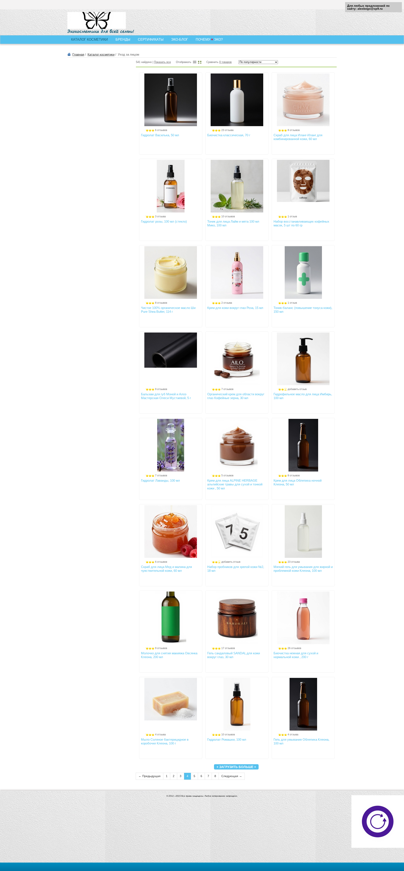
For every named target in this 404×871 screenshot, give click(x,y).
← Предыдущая (149, 776)
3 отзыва (160, 216)
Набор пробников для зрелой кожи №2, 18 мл (235, 568)
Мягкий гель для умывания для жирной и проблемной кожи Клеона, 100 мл (303, 568)
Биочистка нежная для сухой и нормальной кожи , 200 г (296, 655)
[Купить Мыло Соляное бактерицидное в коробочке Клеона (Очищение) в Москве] (170, 704)
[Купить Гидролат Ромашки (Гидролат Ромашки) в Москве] (237, 704)
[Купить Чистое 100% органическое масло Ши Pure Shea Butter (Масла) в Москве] (170, 272)
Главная (78, 54)
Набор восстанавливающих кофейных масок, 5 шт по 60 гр (301, 223)
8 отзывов (294, 130)
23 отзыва (227, 130)
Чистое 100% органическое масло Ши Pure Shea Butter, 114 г (168, 309)
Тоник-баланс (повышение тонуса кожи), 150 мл (303, 309)
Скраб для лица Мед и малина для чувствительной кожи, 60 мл (166, 568)
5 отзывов (227, 475)
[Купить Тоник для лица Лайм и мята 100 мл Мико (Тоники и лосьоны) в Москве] (237, 186)
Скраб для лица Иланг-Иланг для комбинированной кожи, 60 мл (298, 137)
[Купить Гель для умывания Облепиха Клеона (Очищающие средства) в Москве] (303, 704)
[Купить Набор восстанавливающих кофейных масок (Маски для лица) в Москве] (303, 186)
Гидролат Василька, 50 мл (160, 135)
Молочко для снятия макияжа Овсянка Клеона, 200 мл (169, 655)
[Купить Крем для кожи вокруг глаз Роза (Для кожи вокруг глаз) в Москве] (237, 272)
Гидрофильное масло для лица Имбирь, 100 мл (303, 396)
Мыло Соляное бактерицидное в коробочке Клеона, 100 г (165, 741)
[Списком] (194, 62)
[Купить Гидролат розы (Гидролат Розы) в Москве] (170, 186)
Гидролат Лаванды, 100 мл (160, 480)
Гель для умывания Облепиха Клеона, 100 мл (301, 741)
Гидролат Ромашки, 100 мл (226, 739)
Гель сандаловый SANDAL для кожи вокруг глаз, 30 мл (233, 655)
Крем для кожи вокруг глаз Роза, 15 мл (235, 308)
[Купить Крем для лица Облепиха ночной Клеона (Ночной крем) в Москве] (303, 445)
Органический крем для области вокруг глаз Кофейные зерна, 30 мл (235, 396)
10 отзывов (228, 216)
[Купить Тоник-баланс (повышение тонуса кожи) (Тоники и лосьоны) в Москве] (303, 272)
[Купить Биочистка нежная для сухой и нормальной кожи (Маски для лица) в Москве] (303, 618)
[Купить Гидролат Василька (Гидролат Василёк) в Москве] (170, 99)
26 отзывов (294, 648)
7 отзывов (227, 389)
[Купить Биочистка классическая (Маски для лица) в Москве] (237, 99)
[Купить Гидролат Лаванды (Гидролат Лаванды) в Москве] (170, 445)
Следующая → (231, 776)
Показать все (162, 62)
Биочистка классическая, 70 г (228, 135)
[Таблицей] (199, 62)
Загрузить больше (236, 767)
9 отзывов (161, 389)
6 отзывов (161, 130)
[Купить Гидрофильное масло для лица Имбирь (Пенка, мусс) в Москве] (303, 359)
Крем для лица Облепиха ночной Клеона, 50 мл (298, 482)
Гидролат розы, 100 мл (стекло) (164, 221)
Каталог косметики (101, 54)
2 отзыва (226, 302)
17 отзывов (228, 648)
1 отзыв (292, 216)
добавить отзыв (297, 389)
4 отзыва (160, 734)
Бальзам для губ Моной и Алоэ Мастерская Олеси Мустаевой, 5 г (166, 396)
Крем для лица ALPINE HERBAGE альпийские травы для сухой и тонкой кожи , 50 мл (234, 484)
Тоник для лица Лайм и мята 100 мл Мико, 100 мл (233, 223)
